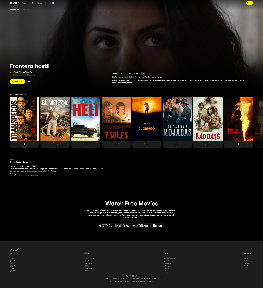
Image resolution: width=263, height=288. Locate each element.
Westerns (12, 265)
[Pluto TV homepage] (14, 249)
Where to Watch (248, 257)
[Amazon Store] (140, 225)
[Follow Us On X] (130, 276)
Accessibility (247, 263)
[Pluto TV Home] (14, 2)
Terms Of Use (108, 278)
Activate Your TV (248, 262)
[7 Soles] (116, 122)
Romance (87, 272)
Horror (86, 267)
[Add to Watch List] (29, 81)
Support (246, 260)
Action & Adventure (90, 258)
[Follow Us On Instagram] (136, 276)
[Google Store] (122, 225)
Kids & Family (88, 268)
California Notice (154, 278)
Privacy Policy (116, 278)
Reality (12, 272)
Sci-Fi (11, 267)
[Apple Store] (105, 225)
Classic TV (13, 263)
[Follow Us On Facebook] (133, 276)
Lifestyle (166, 268)
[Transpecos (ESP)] (24, 122)
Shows (46, 3)
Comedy (12, 262)
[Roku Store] (157, 225)
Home (24, 3)
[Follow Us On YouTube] (127, 276)
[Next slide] (258, 122)
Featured (12, 257)
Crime (86, 262)
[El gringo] (146, 122)
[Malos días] (208, 122)
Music (86, 270)
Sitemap (246, 265)
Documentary (88, 263)
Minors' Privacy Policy (142, 278)
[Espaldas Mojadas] (177, 122)
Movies (39, 3)
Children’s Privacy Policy (128, 278)
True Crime (13, 270)
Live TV (31, 3)
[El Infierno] (55, 122)
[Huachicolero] (238, 122)
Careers (246, 258)
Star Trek (12, 260)
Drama (12, 268)
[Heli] (85, 122)
